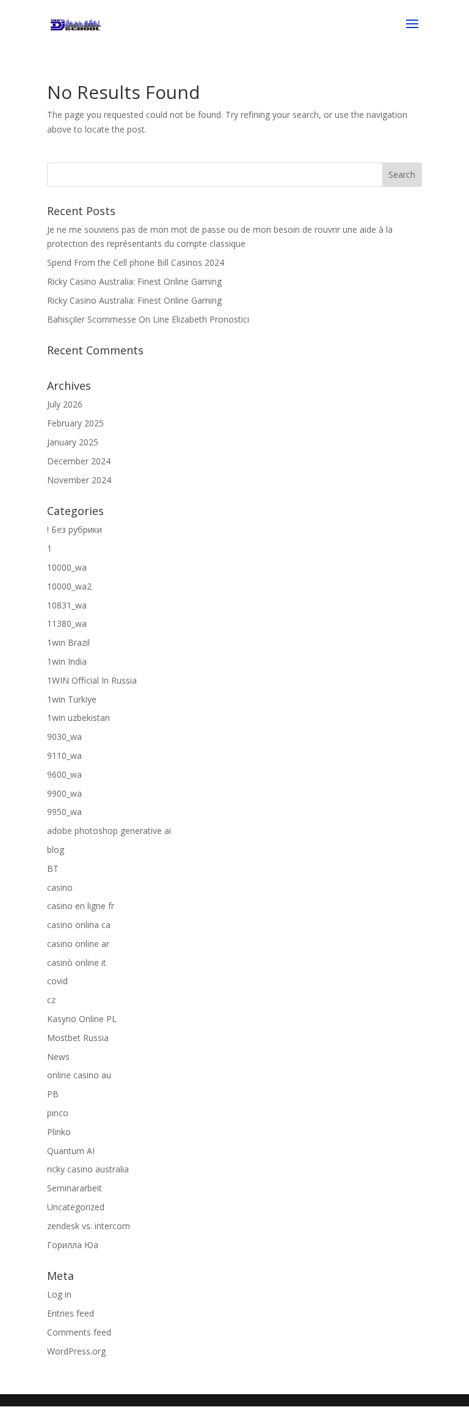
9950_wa (64, 811)
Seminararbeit (74, 1188)
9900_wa (64, 793)
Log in (59, 1294)
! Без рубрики (74, 529)
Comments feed (79, 1332)
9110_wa (64, 755)
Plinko (59, 1132)
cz (51, 1000)
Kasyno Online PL (82, 1019)
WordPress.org (76, 1351)
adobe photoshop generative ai (109, 830)
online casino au (79, 1075)
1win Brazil (68, 642)
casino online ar (78, 943)
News (58, 1056)
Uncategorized (75, 1207)
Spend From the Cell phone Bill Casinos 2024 (135, 262)
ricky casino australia (88, 1169)
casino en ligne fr (80, 906)
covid (57, 981)
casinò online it (76, 962)
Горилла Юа (72, 1245)
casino (60, 887)
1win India (67, 661)
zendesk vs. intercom (88, 1226)
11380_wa (67, 623)
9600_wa (64, 774)
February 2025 (75, 423)
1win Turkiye (71, 699)
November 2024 (79, 480)
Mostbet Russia (78, 1037)
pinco (57, 1113)
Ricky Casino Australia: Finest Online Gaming (134, 281)
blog (55, 849)
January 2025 (72, 442)
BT (53, 868)
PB (53, 1094)
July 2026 (64, 404)
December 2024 (79, 461)
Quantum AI (71, 1151)
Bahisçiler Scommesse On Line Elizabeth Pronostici (148, 319)
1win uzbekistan (78, 717)
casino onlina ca (79, 924)
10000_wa (67, 567)
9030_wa (64, 736)
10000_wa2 (69, 586)
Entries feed (70, 1313)
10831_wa (67, 605)
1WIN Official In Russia (92, 680)
